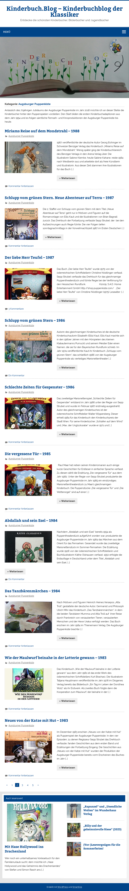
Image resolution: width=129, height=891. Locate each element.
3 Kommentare (16, 309)
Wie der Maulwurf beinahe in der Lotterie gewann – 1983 (56, 657)
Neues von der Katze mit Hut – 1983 (36, 720)
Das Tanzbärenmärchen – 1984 (32, 590)
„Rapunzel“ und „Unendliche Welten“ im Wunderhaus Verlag (102, 810)
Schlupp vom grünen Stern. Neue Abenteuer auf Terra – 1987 (59, 197)
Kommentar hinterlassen (21, 186)
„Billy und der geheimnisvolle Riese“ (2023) (102, 827)
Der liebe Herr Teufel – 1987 (29, 257)
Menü (6, 31)
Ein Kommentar (16, 375)
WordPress (62, 887)
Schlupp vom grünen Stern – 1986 (35, 320)
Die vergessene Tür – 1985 (28, 453)
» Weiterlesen (67, 178)
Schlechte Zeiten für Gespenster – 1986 (39, 386)
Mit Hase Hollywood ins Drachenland (24, 849)
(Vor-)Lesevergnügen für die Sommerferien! (101, 846)
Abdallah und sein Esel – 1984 (31, 520)
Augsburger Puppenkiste (21, 136)
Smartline (77, 887)
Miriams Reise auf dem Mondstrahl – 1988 (42, 130)
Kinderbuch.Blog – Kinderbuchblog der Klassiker (64, 11)
